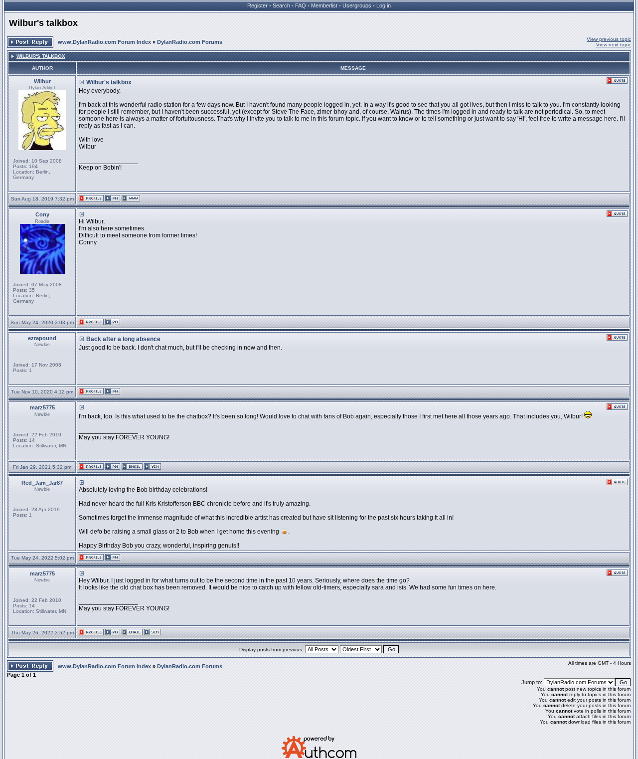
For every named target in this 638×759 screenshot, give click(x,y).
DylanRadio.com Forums (189, 42)
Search (281, 5)
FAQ (300, 5)
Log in (383, 5)
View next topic (613, 44)
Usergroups (356, 5)
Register (257, 5)
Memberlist (324, 5)
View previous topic (609, 39)
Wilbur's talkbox (43, 23)
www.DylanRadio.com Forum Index (104, 42)
